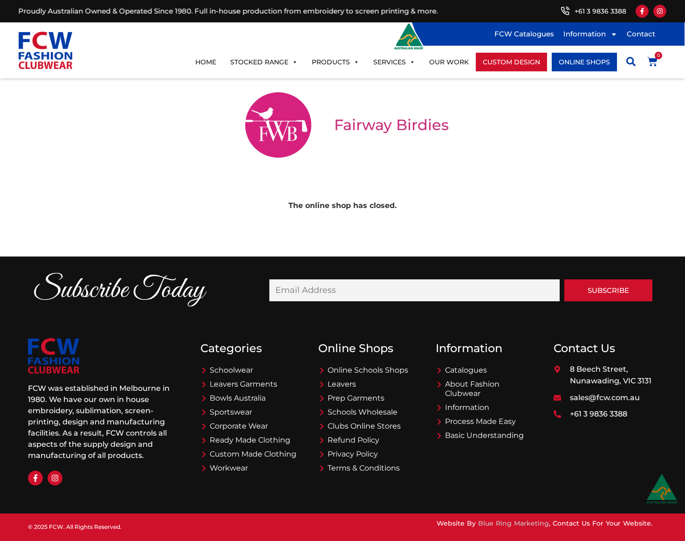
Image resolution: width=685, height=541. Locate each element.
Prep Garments (356, 398)
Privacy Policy (353, 454)
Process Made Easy (480, 421)
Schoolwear (231, 370)
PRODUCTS (331, 62)
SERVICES (389, 62)
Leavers (342, 384)
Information (584, 33)
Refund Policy (353, 440)
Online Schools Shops (368, 370)
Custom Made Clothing (253, 454)
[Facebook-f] (642, 11)
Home (205, 62)
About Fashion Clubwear (472, 389)
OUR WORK (449, 62)
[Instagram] (659, 11)
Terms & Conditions (364, 468)
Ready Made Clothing (250, 440)
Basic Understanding (484, 435)
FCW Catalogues (524, 33)
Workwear (229, 468)
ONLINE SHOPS (584, 62)
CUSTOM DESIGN (511, 62)
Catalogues (466, 370)
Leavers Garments (243, 384)
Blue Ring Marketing (513, 523)
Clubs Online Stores (364, 426)
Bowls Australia (238, 398)
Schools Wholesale (362, 412)
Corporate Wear (239, 426)
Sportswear (231, 412)
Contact (641, 33)
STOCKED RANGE (259, 62)
